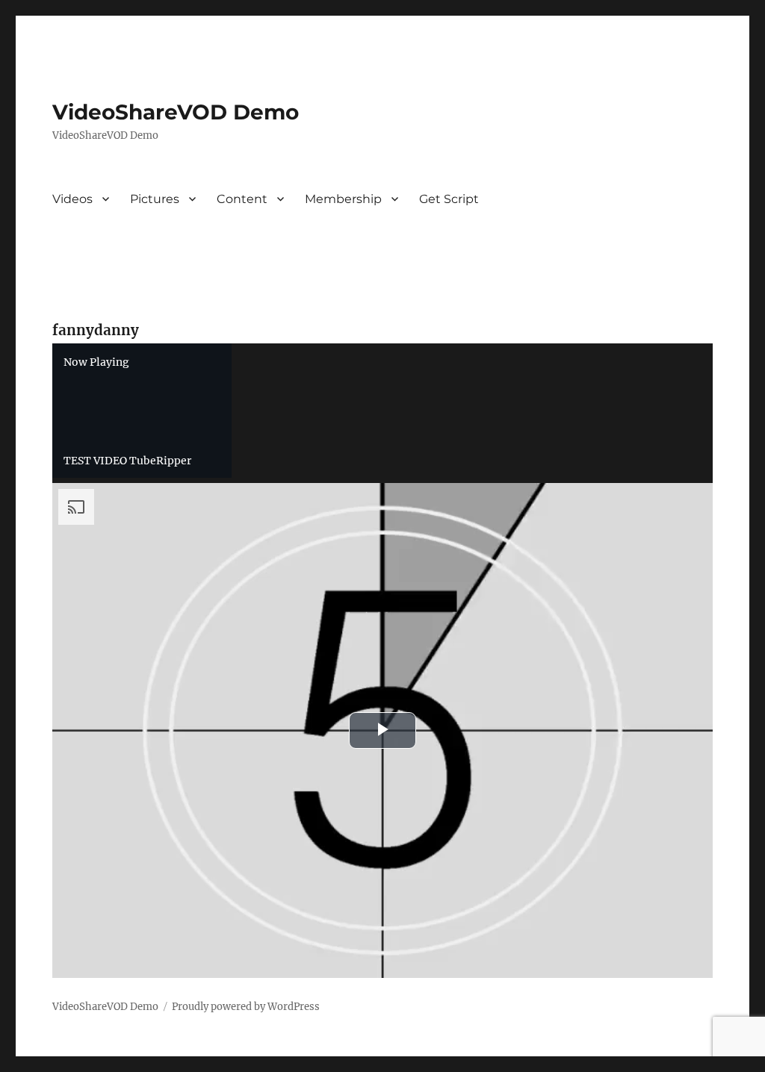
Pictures (154, 199)
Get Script (449, 199)
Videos (72, 199)
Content (242, 199)
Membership (343, 199)
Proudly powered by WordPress (246, 1006)
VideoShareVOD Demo (175, 112)
